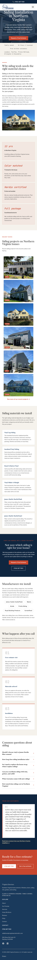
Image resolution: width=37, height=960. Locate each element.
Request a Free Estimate (18, 38)
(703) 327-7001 (18, 568)
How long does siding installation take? (15, 759)
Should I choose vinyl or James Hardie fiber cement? (15, 753)
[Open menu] (33, 7)
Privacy (4, 956)
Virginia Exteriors (8, 884)
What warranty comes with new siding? (16, 779)
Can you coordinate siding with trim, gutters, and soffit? (15, 773)
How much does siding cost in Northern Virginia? (16, 785)
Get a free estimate (25, 866)
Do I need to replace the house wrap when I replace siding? (14, 765)
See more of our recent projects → (18, 399)
